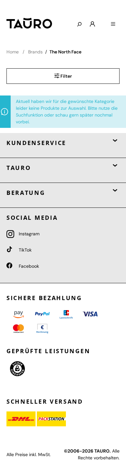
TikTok (24, 250)
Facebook (28, 266)
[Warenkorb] (103, 21)
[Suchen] (79, 24)
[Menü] (113, 24)
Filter (65, 76)
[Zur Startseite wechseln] (36, 23)
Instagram (28, 234)
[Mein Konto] (92, 24)
